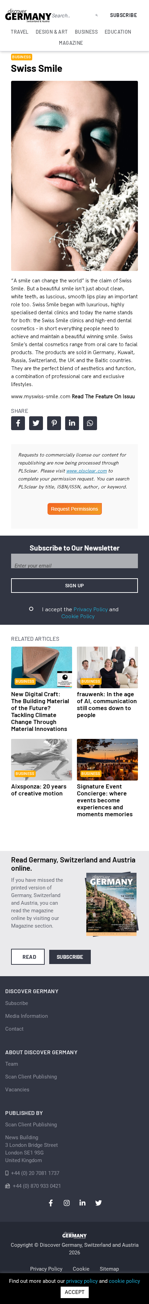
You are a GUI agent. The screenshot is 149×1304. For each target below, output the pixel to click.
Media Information (26, 1016)
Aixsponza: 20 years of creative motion (39, 789)
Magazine (71, 43)
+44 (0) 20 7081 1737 (35, 1173)
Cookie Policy (78, 616)
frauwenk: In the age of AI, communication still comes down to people (107, 704)
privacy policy (82, 1281)
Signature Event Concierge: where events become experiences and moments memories (105, 800)
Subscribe (123, 15)
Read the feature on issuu (103, 396)
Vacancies (17, 1089)
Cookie (81, 1269)
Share (18, 423)
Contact (14, 1029)
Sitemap (109, 1269)
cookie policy (124, 1281)
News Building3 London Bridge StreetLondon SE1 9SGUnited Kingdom (31, 1149)
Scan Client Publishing (31, 1077)
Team (11, 1064)
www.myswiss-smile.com (41, 396)
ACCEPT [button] (75, 1292)
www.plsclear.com (86, 471)
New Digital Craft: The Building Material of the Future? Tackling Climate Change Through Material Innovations (40, 711)
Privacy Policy (90, 609)
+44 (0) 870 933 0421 (37, 1186)
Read (29, 957)
